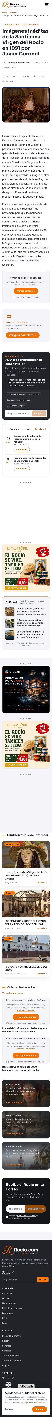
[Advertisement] (26, 510)
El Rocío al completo (12, 1308)
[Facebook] (3, 1272)
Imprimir (9, 81)
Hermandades (9, 1303)
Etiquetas (6, 1365)
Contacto (6, 1350)
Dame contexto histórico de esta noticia (24, 394)
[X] (8, 1272)
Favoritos (6, 1345)
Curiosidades (12, 25)
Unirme (43, 1279)
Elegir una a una (30, 1403)
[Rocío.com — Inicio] (14, 5)
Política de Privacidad (26, 1216)
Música (5, 1318)
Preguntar (39, 413)
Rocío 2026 (7, 1293)
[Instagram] (13, 1272)
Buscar (5, 1341)
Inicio (4, 12)
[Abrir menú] (47, 4)
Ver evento (23, 450)
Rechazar (9, 1409)
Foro (4, 1323)
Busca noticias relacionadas (18, 400)
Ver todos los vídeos (12, 993)
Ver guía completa (21, 335)
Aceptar (40, 1409)
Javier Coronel (31, 25)
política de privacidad (26, 1010)
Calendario (39, 429)
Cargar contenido (26, 291)
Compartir (10, 76)
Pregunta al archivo (11, 1336)
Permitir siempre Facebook (27, 297)
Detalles (41, 1403)
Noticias (13, 12)
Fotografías (7, 1313)
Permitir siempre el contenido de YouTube (27, 1023)
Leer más (41, 882)
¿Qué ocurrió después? (16, 406)
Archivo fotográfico (11, 1360)
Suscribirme (36, 1208)
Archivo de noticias (11, 1355)
